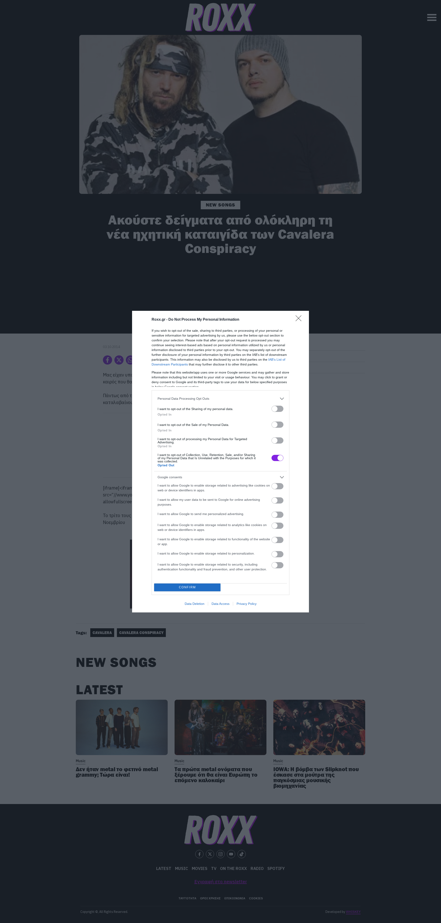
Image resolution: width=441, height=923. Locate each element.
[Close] (300, 319)
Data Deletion (194, 604)
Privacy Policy (247, 604)
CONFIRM (187, 587)
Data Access (220, 604)
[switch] (277, 409)
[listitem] (220, 398)
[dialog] (220, 461)
